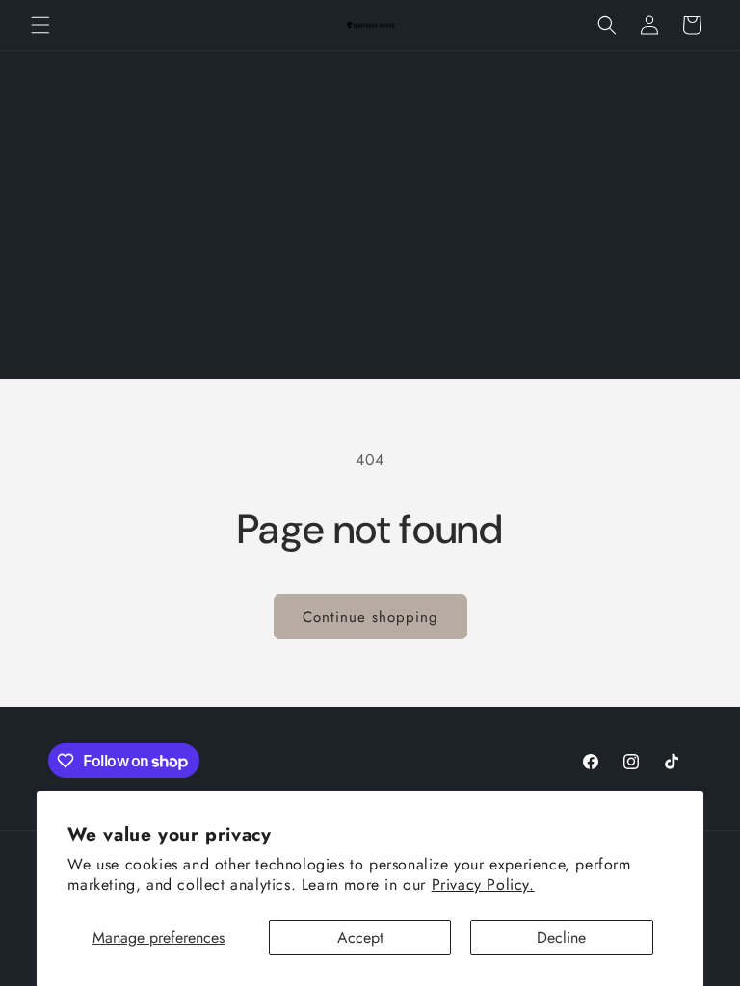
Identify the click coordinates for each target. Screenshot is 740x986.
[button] (40, 25)
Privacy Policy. (483, 884)
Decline (561, 937)
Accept (360, 937)
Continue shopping (370, 617)
